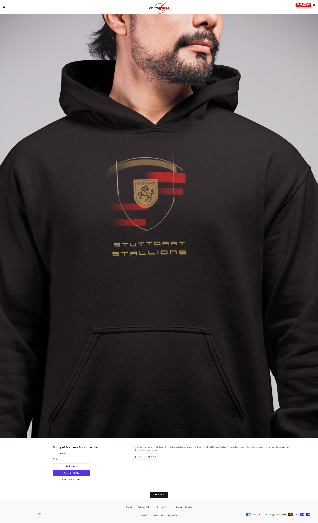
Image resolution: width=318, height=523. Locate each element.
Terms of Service (184, 507)
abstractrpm (153, 515)
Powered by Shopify (168, 515)
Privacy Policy (145, 507)
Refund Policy (164, 507)
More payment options (71, 479)
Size (56, 453)
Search (129, 507)
